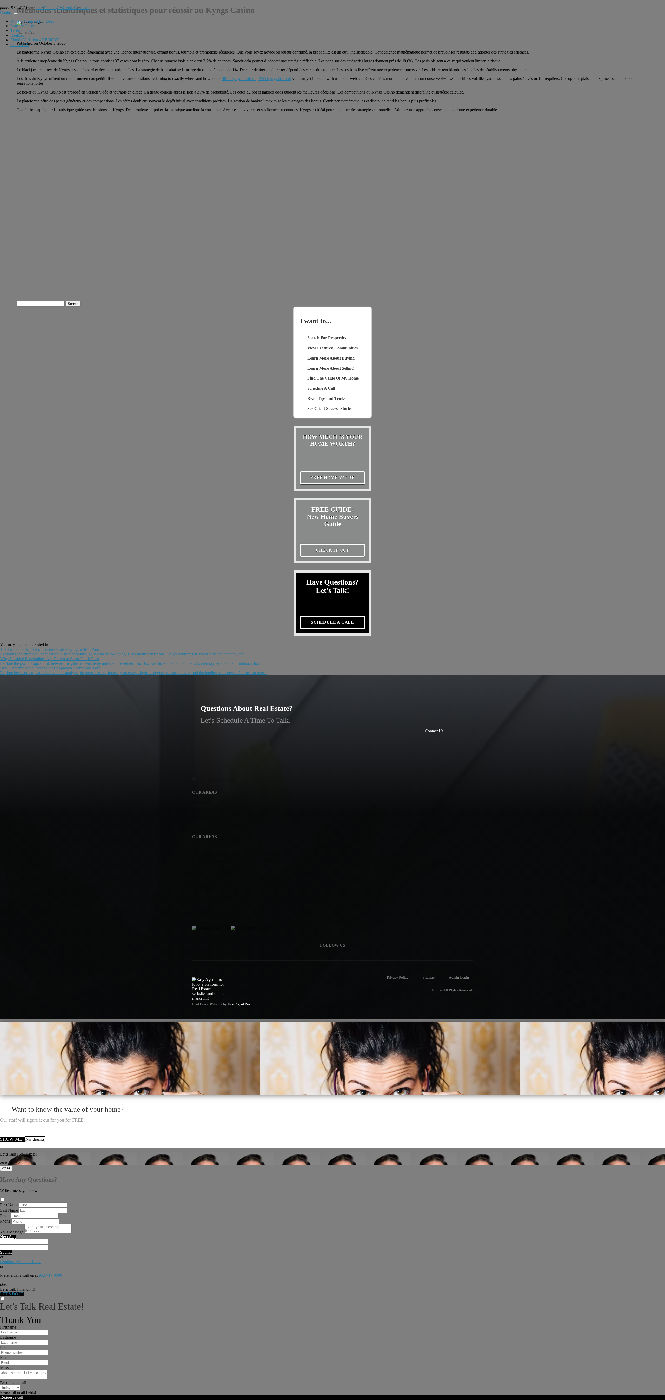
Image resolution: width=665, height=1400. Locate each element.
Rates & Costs (22, 26)
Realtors (17, 35)
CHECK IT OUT (332, 550)
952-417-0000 (50, 1275)
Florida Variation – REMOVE (35, 40)
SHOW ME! (12, 1139)
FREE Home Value (332, 477)
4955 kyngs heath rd (239, 78)
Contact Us (19, 44)
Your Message (11, 1232)
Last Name (9, 1210)
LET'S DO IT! (12, 1294)
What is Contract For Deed (32, 21)
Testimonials (20, 30)
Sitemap (429, 977)
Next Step (8, 1237)
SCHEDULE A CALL (332, 622)
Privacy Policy (397, 977)
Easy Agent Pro (239, 1004)
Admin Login (459, 977)
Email (5, 1215)
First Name (9, 1205)
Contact (7, 12)
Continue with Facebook (20, 1261)
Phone (5, 1221)
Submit (6, 1252)
